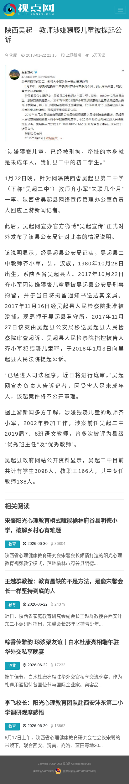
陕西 (70, 179)
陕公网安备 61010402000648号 (79, 771)
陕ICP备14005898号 (43, 771)
